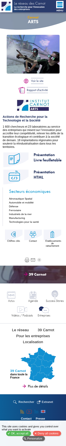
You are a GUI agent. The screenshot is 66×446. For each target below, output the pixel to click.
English (43, 411)
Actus (11, 301)
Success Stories (55, 301)
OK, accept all (19, 433)
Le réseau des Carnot (29, 4)
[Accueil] (6, 6)
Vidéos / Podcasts (22, 315)
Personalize (34, 438)
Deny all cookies (48, 433)
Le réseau (20, 330)
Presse (40, 418)
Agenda (33, 301)
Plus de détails (38, 386)
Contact (26, 418)
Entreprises (44, 315)
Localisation (33, 342)
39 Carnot (37, 274)
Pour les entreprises (33, 336)
